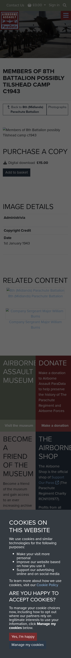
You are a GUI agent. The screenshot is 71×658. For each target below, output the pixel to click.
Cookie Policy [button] (47, 585)
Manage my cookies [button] (28, 644)
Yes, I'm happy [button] (23, 636)
